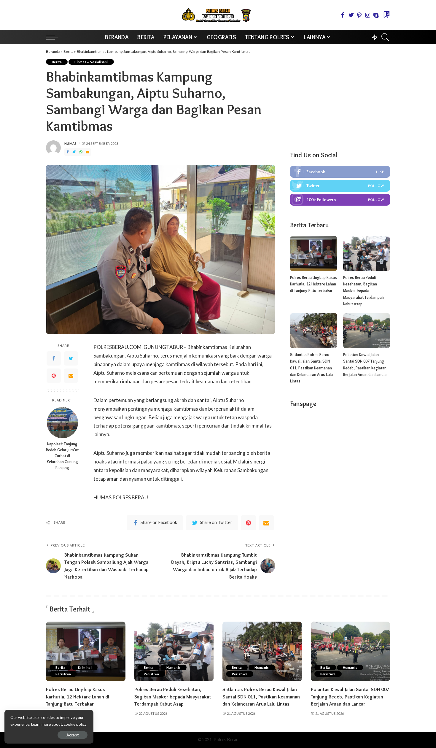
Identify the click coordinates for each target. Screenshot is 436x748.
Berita (68, 51)
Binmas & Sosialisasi (91, 62)
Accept (72, 735)
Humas (70, 143)
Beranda (53, 51)
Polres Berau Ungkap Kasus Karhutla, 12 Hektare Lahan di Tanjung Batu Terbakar (313, 284)
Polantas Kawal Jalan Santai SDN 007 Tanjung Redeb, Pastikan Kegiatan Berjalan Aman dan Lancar (350, 696)
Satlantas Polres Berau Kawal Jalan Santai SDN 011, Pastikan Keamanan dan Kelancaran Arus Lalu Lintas (311, 367)
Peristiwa (63, 674)
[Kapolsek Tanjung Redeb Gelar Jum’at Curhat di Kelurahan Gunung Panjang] (62, 422)
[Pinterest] (54, 376)
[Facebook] (54, 359)
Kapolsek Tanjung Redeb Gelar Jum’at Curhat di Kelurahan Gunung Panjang (62, 456)
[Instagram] (340, 200)
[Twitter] (71, 359)
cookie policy (75, 724)
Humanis (173, 667)
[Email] (71, 376)
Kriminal (85, 667)
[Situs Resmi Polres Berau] (218, 15)
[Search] (385, 37)
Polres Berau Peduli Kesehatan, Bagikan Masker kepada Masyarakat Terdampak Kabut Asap (363, 290)
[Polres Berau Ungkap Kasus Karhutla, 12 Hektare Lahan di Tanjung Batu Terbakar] (313, 253)
